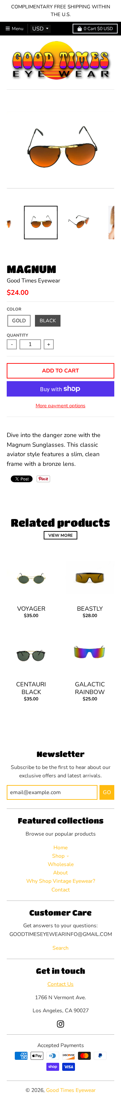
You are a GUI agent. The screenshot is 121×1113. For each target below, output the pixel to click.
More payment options (60, 405)
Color (14, 309)
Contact (60, 889)
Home (60, 847)
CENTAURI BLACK (31, 688)
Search (60, 948)
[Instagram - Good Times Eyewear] (60, 1024)
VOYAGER (31, 609)
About (60, 872)
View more (60, 535)
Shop (58, 856)
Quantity (17, 335)
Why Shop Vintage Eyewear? (60, 881)
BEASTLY (90, 609)
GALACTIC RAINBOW (90, 688)
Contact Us (60, 984)
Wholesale (61, 864)
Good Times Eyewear (33, 280)
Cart (98, 28)
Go (107, 792)
